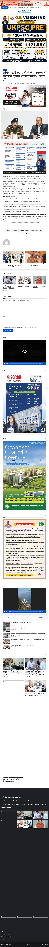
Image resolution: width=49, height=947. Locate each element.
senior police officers (36, 230)
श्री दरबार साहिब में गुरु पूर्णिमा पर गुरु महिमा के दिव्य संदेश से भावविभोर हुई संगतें (20, 7)
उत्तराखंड (8, 66)
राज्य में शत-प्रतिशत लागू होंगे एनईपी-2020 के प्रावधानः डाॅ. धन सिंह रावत (26, 628)
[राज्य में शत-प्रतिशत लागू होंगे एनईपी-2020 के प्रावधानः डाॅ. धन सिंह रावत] (6, 629)
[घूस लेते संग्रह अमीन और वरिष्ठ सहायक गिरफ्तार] (6, 624)
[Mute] (42, 363)
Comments (39, 617)
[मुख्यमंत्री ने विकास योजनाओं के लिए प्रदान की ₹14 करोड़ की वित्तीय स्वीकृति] (39, 280)
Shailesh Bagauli (25, 233)
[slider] (23, 363)
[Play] (4, 363)
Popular (8, 617)
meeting (9, 230)
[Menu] (1, 12)
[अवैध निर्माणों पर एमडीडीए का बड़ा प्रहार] (24, 920)
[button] (24, 352)
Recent (23, 617)
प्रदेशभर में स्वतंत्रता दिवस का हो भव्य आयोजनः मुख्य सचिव (24, 285)
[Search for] (47, 12)
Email (4, 322)
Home (5, 66)
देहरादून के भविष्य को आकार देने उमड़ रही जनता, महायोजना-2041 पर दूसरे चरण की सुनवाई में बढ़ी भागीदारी (9, 286)
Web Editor (7, 108)
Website (27, 322)
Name (4, 316)
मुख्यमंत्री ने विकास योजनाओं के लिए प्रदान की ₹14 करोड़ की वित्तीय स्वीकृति (39, 286)
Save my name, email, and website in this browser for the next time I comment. (20, 327)
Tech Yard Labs (27, 944)
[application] (24, 352)
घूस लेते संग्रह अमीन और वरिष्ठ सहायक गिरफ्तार (21, 622)
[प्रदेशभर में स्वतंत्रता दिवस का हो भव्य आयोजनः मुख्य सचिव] (24, 280)
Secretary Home (24, 230)
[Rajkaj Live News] (24, 11)
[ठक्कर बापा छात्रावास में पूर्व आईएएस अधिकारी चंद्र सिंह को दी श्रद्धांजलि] (8, 920)
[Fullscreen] (44, 363)
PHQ (16, 230)
